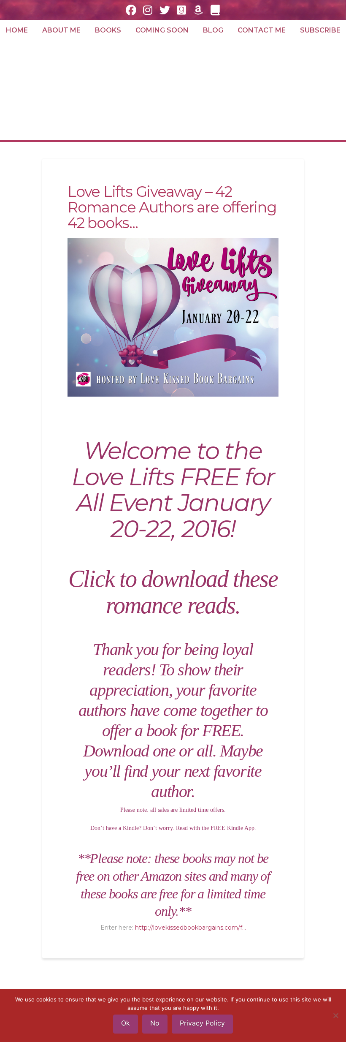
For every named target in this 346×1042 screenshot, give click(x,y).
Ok (125, 1023)
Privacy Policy (202, 1023)
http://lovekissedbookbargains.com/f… (190, 927)
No (154, 1023)
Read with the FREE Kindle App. (216, 828)
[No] (335, 1015)
